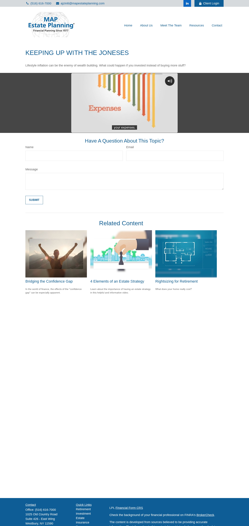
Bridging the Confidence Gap (49, 281)
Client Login (211, 3)
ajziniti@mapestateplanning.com (83, 3)
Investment (83, 513)
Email (130, 147)
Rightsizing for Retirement (176, 281)
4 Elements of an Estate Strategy (117, 281)
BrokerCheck (205, 515)
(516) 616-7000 (40, 3)
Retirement (83, 509)
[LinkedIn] (187, 3)
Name (29, 147)
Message (31, 169)
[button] (128, 25)
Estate (80, 518)
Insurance (82, 522)
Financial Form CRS (129, 508)
